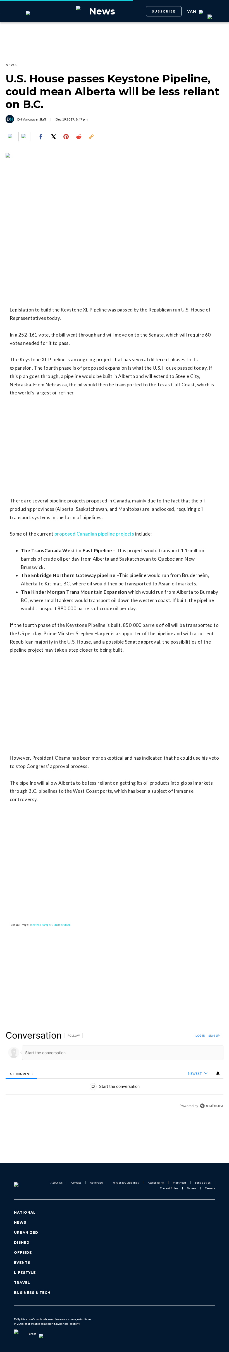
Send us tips (203, 1182)
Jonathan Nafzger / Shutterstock (50, 924)
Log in (200, 1035)
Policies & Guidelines (125, 1182)
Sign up (214, 1035)
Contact (76, 1182)
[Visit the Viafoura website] (211, 1105)
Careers (210, 1188)
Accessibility (156, 1182)
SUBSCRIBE (164, 11)
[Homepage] (23, 1185)
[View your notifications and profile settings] (217, 1073)
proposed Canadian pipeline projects (94, 534)
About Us (57, 1182)
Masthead (179, 1182)
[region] (114, 1070)
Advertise (96, 1182)
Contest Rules (169, 1188)
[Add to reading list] (24, 136)
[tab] (21, 1073)
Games (191, 1188)
